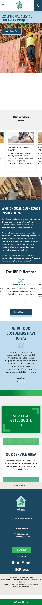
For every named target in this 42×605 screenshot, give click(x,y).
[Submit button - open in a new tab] (21, 550)
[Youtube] (28, 563)
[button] (23, 127)
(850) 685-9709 (26, 518)
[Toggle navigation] (3, 5)
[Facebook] (13, 563)
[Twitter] (18, 563)
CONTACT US (19, 601)
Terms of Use (9, 584)
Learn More (9, 31)
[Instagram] (23, 563)
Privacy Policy (21, 584)
